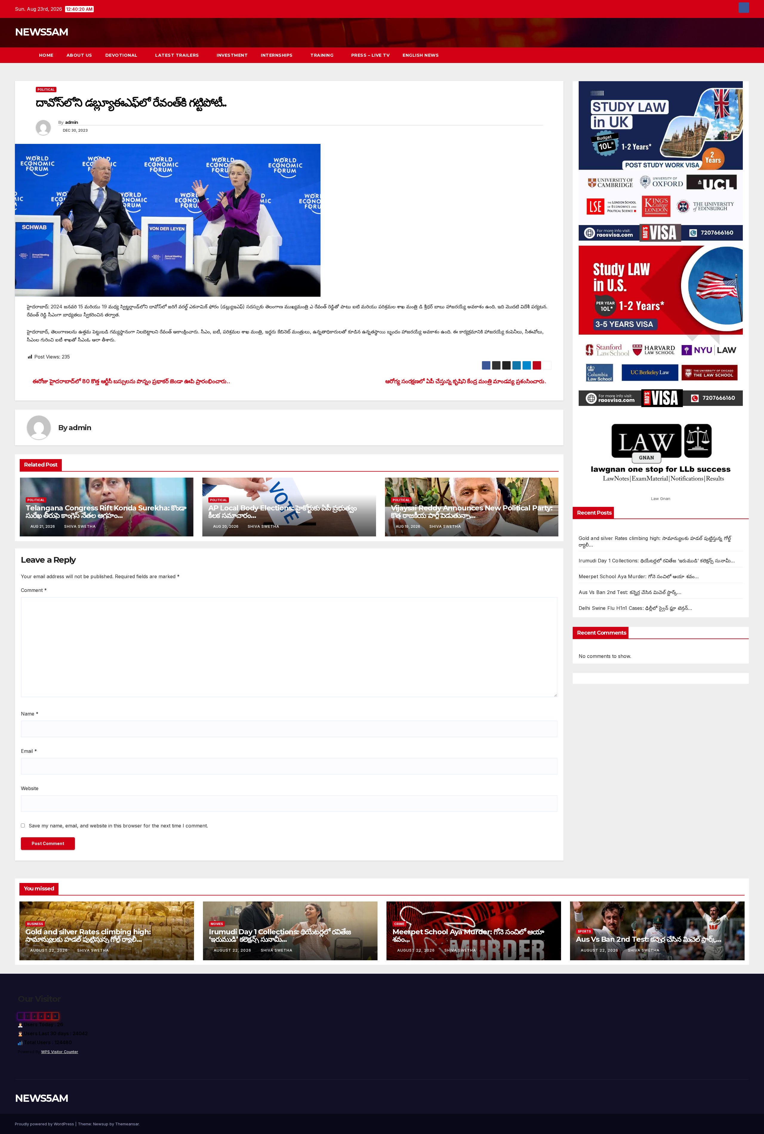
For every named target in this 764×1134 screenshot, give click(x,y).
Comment (34, 590)
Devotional (122, 55)
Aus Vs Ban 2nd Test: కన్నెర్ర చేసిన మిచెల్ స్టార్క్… (630, 592)
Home (46, 55)
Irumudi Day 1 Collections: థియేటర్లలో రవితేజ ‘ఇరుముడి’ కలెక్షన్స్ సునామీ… (657, 561)
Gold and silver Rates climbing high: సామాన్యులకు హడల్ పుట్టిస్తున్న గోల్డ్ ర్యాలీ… (88, 935)
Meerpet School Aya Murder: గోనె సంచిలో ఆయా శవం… (639, 576)
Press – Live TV (370, 55)
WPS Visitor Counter (59, 1052)
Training (322, 55)
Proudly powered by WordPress (45, 1123)
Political (46, 89)
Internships (277, 55)
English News (421, 55)
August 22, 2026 (49, 950)
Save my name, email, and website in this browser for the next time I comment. (118, 826)
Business (35, 924)
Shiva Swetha (80, 526)
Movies (217, 924)
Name (29, 714)
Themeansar (127, 1123)
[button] (733, 55)
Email (29, 751)
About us (79, 55)
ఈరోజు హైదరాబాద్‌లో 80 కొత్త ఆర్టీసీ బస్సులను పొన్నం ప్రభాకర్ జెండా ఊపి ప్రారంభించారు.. (130, 381)
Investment (232, 55)
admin (71, 122)
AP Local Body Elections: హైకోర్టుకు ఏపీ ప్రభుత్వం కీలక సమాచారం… (282, 512)
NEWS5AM (41, 32)
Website (29, 788)
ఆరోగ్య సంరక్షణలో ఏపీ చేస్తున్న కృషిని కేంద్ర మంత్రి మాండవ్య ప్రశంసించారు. (466, 381)
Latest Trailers (177, 55)
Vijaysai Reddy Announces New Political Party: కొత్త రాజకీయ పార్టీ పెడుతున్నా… (471, 512)
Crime (399, 924)
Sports (584, 931)
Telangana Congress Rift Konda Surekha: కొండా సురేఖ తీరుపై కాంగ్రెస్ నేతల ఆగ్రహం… (106, 512)
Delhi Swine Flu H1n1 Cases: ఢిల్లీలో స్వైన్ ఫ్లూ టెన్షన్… (635, 608)
